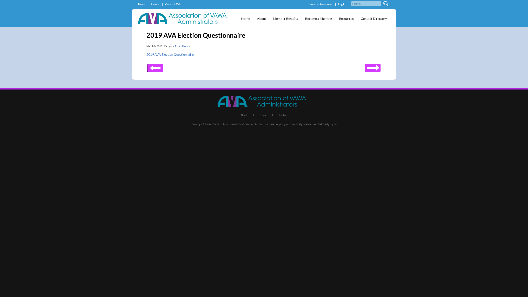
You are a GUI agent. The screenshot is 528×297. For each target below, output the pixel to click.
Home (245, 18)
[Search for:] (366, 3)
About (244, 115)
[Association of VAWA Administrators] (184, 23)
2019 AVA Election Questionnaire (170, 54)
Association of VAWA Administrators (236, 124)
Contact (283, 115)
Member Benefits (285, 18)
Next (155, 66)
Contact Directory (374, 18)
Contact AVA (173, 4)
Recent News (182, 46)
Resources (346, 18)
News (141, 4)
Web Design (323, 124)
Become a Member (318, 18)
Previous (373, 66)
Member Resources (320, 4)
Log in (341, 4)
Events (155, 4)
